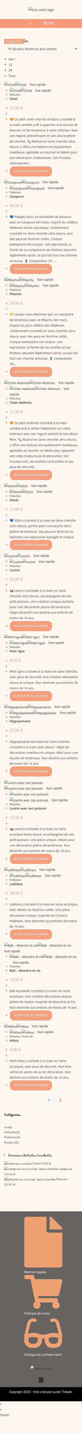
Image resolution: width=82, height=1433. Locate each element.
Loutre (15, 570)
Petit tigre (17, 651)
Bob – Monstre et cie (25, 970)
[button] (41, 1380)
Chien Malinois (21, 402)
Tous (12, 76)
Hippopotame (20, 721)
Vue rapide (37, 84)
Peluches (15, 94)
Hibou (14, 1040)
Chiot (14, 99)
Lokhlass (16, 884)
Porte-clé (27, 1036)
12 (10, 65)
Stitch (14, 500)
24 (10, 70)
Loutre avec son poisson (28, 808)
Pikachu (15, 294)
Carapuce (17, 196)
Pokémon (15, 192)
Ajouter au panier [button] (31, 171)
